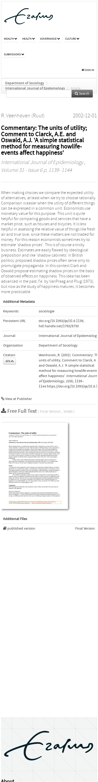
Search (83, 94)
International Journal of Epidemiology (35, 88)
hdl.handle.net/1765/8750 (59, 326)
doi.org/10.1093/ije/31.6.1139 (61, 321)
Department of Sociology (24, 83)
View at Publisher (18, 399)
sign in (89, 70)
